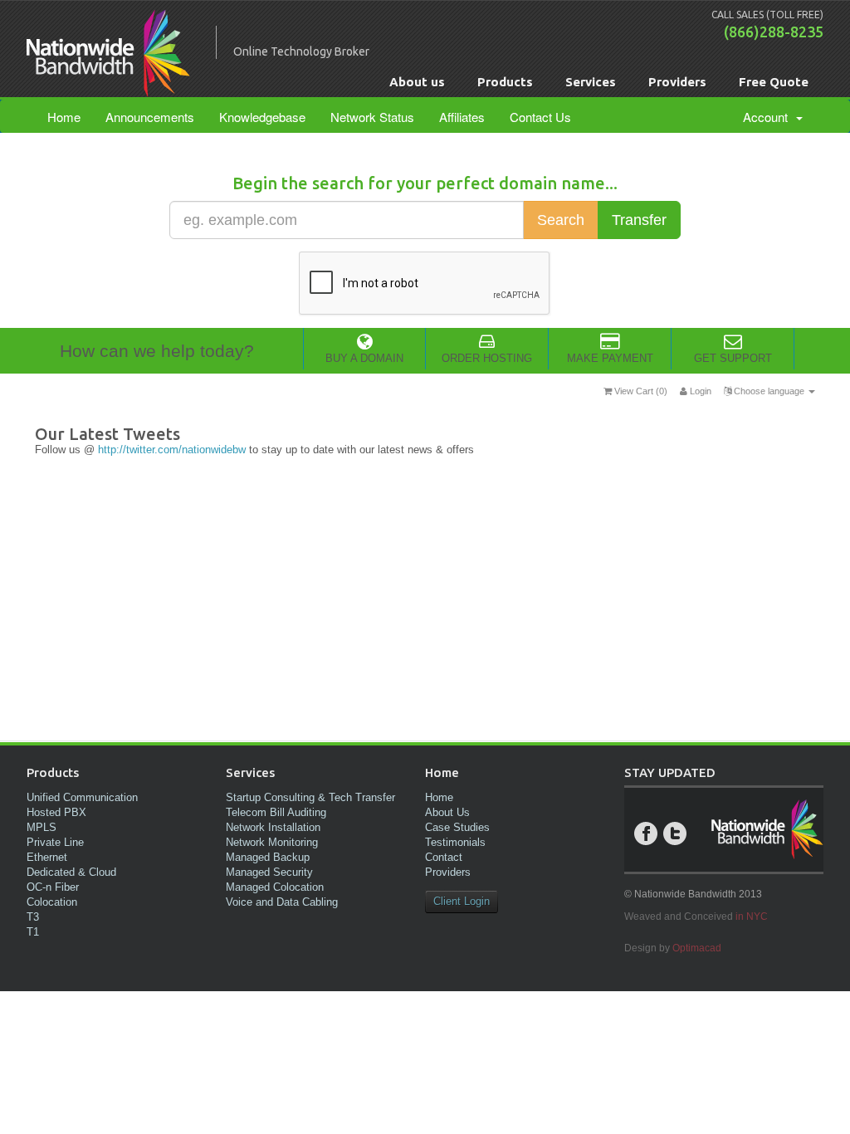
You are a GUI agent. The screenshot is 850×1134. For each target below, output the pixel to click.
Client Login (461, 901)
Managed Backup (268, 857)
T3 (33, 917)
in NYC (751, 916)
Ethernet (47, 857)
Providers (677, 82)
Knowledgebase (262, 116)
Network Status (372, 116)
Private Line (55, 842)
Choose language (769, 391)
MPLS (41, 827)
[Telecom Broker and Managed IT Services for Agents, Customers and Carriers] (108, 88)
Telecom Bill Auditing (276, 812)
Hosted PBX (56, 812)
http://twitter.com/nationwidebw (172, 449)
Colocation (52, 902)
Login (699, 391)
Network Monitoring (272, 842)
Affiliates (462, 116)
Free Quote (773, 82)
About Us (447, 812)
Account (768, 116)
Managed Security (269, 872)
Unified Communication (82, 797)
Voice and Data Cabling (282, 902)
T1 (33, 932)
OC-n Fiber (53, 887)
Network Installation (273, 827)
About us (417, 82)
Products (505, 82)
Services (590, 82)
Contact (443, 857)
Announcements (149, 116)
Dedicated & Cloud (71, 872)
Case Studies (457, 827)
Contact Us (540, 116)
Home (64, 116)
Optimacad (696, 948)
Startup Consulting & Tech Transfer (310, 797)
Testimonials (455, 842)
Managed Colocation (275, 887)
